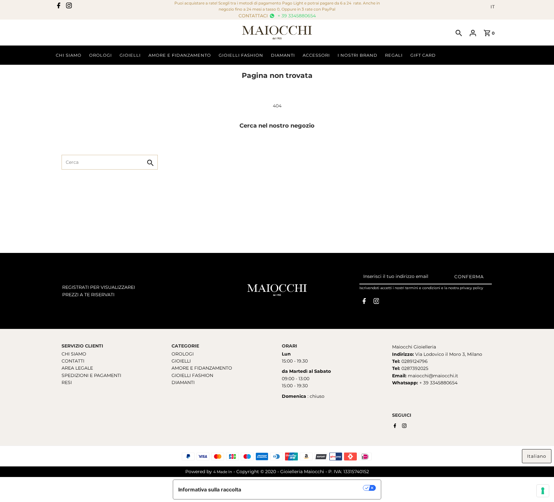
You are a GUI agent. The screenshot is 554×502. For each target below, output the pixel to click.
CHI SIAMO (74, 354)
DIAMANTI (183, 382)
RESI (67, 382)
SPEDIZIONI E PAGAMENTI (91, 375)
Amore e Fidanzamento (179, 55)
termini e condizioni (422, 288)
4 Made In (222, 471)
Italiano (536, 456)
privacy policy (471, 288)
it (493, 7)
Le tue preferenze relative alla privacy (305, 488)
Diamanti (283, 55)
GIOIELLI (181, 361)
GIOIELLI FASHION (192, 375)
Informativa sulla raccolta (209, 489)
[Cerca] (458, 32)
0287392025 (414, 368)
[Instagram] (69, 6)
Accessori (316, 55)
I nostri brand (357, 55)
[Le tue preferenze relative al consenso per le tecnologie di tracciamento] (543, 491)
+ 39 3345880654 (296, 16)
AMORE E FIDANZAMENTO (202, 368)
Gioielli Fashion (241, 55)
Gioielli (130, 55)
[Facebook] (59, 6)
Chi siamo (68, 55)
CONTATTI (73, 361)
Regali (394, 55)
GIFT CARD (423, 55)
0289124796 (414, 361)
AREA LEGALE (77, 368)
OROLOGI (183, 354)
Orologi (100, 55)
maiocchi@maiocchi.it (433, 376)
